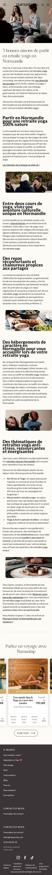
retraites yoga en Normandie (20, 461)
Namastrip (15, 872)
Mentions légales (7, 866)
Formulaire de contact (13, 813)
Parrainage (8, 765)
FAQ (5, 770)
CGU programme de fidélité (44, 866)
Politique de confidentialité (31, 866)
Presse (6, 785)
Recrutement (9, 790)
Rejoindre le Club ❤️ (12, 760)
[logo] (26, 5)
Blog (5, 780)
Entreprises (8, 795)
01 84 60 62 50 (10, 842)
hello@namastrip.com (13, 837)
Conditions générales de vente (17, 866)
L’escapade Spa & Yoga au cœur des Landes (23, 700)
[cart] (48, 4)
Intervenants (9, 775)
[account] (42, 5)
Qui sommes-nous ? (12, 755)
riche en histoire (18, 223)
